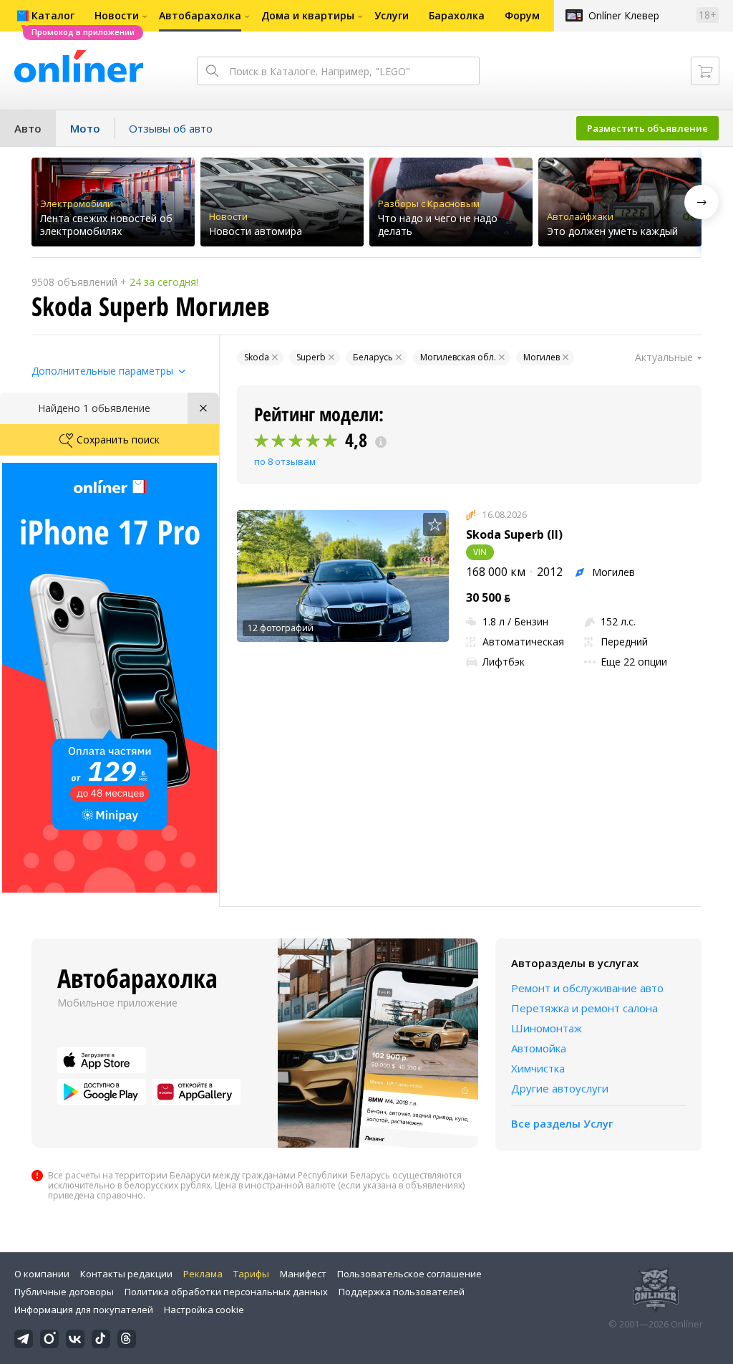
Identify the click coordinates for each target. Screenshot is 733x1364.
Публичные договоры (64, 1291)
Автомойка (538, 1048)
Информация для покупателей (83, 1309)
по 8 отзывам (285, 461)
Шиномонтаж (546, 1028)
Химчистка (538, 1068)
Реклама (203, 1273)
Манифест (303, 1273)
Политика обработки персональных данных (226, 1291)
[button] (701, 202)
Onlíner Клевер (623, 15)
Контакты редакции (126, 1273)
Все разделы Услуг (562, 1123)
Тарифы (251, 1273)
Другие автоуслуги (559, 1088)
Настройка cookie (204, 1309)
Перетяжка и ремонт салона (584, 1008)
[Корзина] (705, 71)
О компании (41, 1273)
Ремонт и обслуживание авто (587, 988)
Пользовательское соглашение (409, 1273)
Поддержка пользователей (402, 1291)
